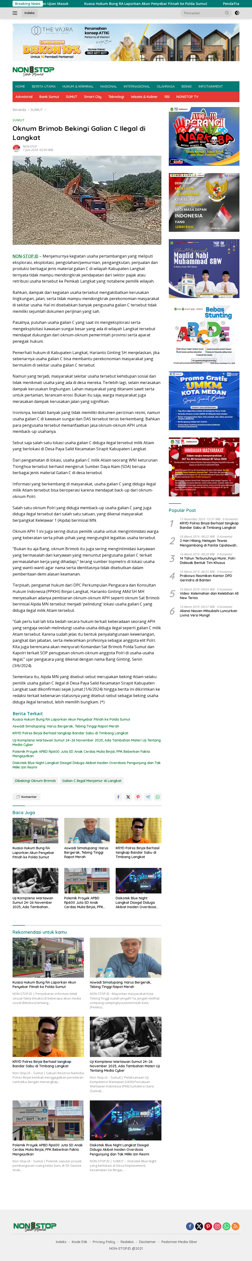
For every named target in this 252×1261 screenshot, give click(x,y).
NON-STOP (30, 146)
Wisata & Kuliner (144, 97)
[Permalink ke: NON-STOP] (16, 148)
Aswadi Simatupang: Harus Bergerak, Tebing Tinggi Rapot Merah (66, 726)
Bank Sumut (49, 97)
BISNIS (187, 86)
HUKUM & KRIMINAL (78, 86)
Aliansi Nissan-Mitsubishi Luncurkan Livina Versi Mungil (208, 613)
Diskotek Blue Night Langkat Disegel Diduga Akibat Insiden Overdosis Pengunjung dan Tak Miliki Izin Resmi (87, 765)
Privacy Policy (104, 1242)
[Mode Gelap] (237, 13)
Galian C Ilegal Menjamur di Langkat (91, 781)
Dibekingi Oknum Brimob (35, 781)
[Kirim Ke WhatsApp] (157, 797)
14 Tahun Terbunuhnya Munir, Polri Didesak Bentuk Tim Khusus (207, 560)
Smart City (92, 97)
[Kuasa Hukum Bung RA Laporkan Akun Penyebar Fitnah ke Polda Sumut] (35, 830)
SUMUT (71, 97)
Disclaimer (147, 1242)
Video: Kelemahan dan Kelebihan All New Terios (209, 595)
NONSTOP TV (187, 97)
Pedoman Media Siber (179, 1242)
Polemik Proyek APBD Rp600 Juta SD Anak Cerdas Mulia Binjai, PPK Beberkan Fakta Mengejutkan (81, 753)
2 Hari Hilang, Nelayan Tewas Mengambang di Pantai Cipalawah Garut (208, 542)
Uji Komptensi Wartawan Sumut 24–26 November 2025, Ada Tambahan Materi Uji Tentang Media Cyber (87, 742)
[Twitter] (199, 1226)
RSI (167, 97)
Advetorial (24, 97)
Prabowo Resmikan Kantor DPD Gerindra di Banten (206, 578)
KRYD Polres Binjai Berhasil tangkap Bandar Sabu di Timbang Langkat (70, 733)
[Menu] (16, 13)
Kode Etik (79, 1242)
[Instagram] (217, 1226)
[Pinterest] (208, 1226)
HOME (20, 86)
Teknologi (116, 97)
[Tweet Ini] (128, 797)
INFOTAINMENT (211, 86)
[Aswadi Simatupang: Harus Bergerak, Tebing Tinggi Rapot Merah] (87, 830)
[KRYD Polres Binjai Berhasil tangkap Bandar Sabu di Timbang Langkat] (138, 830)
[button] (227, 13)
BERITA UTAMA (44, 86)
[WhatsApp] (226, 1226)
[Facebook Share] (118, 797)
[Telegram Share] (148, 797)
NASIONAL (108, 86)
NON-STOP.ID (25, 256)
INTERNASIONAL (137, 86)
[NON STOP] (33, 71)
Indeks (30, 13)
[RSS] (235, 1226)
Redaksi (127, 1242)
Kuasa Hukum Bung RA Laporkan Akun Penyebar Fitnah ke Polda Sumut (99, 3)
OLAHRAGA (166, 86)
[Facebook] (190, 1226)
